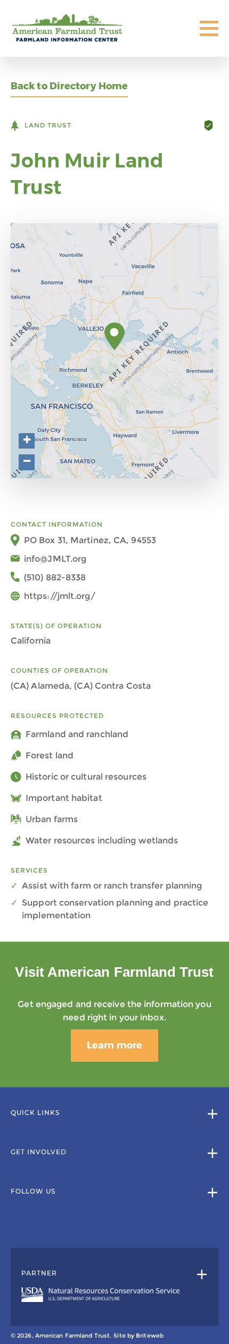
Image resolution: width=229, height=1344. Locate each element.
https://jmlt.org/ (59, 596)
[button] (114, 336)
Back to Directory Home (69, 86)
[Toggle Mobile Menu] (209, 28)
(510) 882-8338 (55, 577)
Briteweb (149, 1335)
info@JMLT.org (55, 559)
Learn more (114, 1045)
